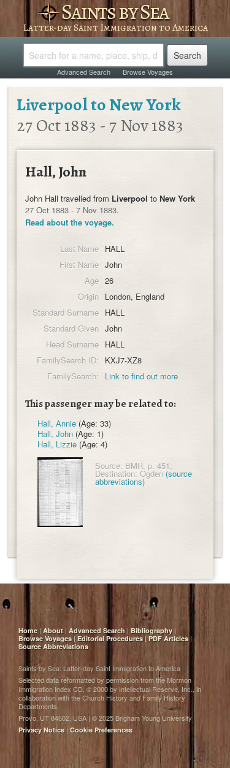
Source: (109, 465)
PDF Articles (168, 638)
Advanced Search (83, 72)
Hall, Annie (56, 423)
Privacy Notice (41, 729)
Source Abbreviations (53, 646)
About (53, 630)
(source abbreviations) (143, 477)
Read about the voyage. (69, 222)
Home (27, 630)
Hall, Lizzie (57, 444)
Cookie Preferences (101, 729)
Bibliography (151, 630)
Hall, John (55, 433)
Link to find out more (141, 376)
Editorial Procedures (110, 638)
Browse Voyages (148, 72)
